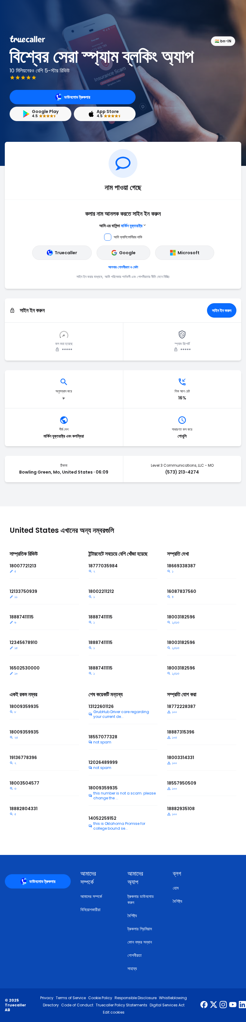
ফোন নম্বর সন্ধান (140, 942)
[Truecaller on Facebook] (204, 1005)
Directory (51, 1005)
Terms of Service (71, 998)
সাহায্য (132, 969)
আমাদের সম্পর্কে (91, 896)
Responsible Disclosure (136, 998)
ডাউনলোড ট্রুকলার (77, 97)
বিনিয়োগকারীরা (90, 910)
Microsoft (189, 253)
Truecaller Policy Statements (121, 1005)
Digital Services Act (167, 1005)
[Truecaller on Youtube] (232, 1005)
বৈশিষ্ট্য (132, 916)
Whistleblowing (173, 998)
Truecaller (66, 253)
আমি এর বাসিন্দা (120, 226)
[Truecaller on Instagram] (223, 1005)
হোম (175, 888)
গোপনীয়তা (135, 955)
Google (127, 253)
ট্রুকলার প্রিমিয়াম (140, 929)
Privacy (46, 998)
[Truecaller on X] (213, 1005)
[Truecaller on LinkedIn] (242, 1005)
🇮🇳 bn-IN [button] (223, 41)
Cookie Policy (100, 998)
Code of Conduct (77, 1005)
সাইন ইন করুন (221, 310)
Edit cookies (113, 1012)
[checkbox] (97, 878)
